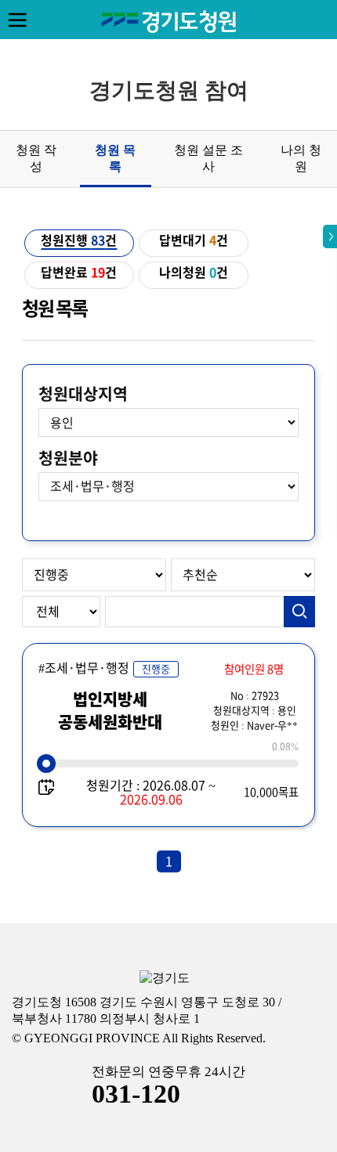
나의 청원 (301, 158)
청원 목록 (115, 158)
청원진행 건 (79, 240)
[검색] (299, 611)
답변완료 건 (79, 272)
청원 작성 (36, 158)
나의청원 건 (193, 272)
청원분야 (68, 458)
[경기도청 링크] (164, 978)
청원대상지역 (83, 394)
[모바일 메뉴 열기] (17, 19)
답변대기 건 (193, 240)
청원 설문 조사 (208, 158)
